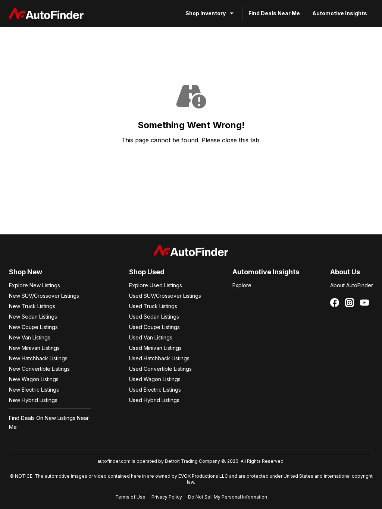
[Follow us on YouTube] (364, 302)
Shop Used (147, 272)
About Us (345, 272)
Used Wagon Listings (155, 379)
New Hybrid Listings (33, 400)
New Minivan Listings (34, 348)
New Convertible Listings (39, 369)
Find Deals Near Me (274, 13)
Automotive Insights (339, 13)
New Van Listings (29, 337)
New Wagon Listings (34, 379)
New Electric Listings (34, 389)
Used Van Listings (150, 337)
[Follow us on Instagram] (349, 302)
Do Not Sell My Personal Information (227, 497)
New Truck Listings (32, 306)
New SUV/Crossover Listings (44, 296)
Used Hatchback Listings (159, 358)
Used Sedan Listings (154, 316)
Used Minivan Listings (155, 348)
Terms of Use (130, 497)
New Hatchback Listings (38, 358)
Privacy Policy (166, 497)
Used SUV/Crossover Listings (165, 296)
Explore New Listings (34, 285)
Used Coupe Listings (154, 327)
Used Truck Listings (153, 306)
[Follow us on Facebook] (334, 302)
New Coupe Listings (33, 327)
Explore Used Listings (155, 285)
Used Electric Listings (155, 389)
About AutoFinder (351, 285)
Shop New (25, 272)
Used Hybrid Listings (154, 400)
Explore (241, 285)
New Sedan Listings (33, 316)
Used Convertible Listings (160, 369)
